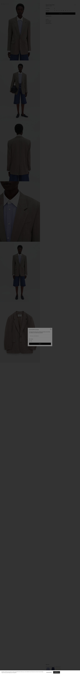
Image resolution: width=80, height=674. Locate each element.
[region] (40, 672)
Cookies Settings (49, 672)
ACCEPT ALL (56, 672)
